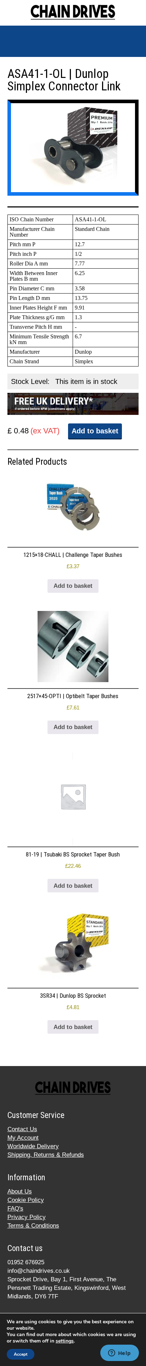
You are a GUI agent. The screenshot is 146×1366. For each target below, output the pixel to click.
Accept (20, 1354)
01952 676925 (25, 1262)
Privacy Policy (26, 1217)
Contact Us (22, 1129)
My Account (23, 1137)
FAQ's (15, 1208)
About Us (19, 1191)
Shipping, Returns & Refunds (45, 1154)
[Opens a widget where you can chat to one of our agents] (119, 1353)
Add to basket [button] (73, 585)
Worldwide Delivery (33, 1146)
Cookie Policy (25, 1200)
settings (65, 1341)
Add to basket (95, 431)
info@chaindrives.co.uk (38, 1270)
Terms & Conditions (33, 1225)
